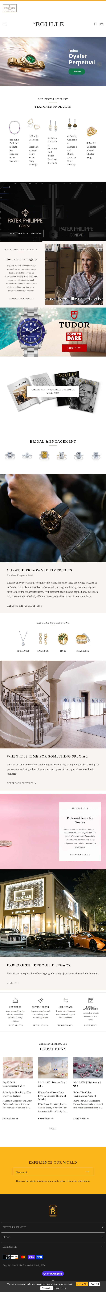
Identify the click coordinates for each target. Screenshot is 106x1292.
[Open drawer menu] (4, 24)
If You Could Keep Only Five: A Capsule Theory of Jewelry (52, 1096)
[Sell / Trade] (66, 1000)
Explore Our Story (20, 299)
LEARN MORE (14, 1025)
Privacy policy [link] (60, 1288)
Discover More (79, 855)
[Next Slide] (99, 64)
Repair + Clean (40, 1007)
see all (53, 1129)
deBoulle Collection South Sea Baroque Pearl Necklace (14, 150)
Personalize (47, 1288)
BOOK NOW (89, 1025)
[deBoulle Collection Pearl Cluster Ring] (91, 131)
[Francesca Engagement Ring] (10, 455)
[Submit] (89, 1172)
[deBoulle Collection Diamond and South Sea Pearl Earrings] (53, 125)
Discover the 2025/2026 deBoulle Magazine (53, 391)
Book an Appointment (90, 1008)
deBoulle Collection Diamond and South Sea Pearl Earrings (53, 150)
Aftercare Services (20, 783)
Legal (6, 1237)
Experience (10, 1247)
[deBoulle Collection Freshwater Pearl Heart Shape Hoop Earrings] (33, 124)
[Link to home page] (53, 1211)
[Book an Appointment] (91, 1000)
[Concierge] (15, 1000)
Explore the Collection (23, 606)
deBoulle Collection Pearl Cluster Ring (91, 150)
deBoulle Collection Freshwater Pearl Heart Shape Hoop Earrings (33, 150)
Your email (21, 1172)
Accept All (81, 1284)
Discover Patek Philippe (25, 233)
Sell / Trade (66, 1007)
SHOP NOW (74, 348)
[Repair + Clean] (40, 1000)
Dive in (11, 983)
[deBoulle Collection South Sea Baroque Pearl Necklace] (14, 127)
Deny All (95, 1284)
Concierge (15, 1007)
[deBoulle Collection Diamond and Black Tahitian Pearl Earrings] (72, 124)
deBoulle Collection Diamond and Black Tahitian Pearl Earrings (72, 150)
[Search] (95, 24)
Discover (77, 71)
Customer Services (14, 1227)
